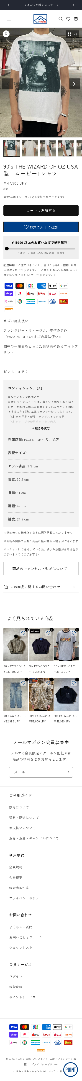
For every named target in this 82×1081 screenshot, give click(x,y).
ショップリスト (20, 947)
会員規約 (15, 867)
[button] (9, 19)
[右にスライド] (74, 83)
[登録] (68, 772)
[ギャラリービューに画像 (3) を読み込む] (48, 148)
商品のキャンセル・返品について (39, 568)
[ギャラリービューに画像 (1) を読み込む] (11, 148)
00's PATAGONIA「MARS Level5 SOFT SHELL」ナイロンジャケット (41, 716)
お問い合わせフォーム (25, 937)
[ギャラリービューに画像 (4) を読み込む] (66, 148)
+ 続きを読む (41, 428)
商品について (19, 807)
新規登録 (15, 986)
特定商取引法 (19, 887)
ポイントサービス (22, 997)
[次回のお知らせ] (74, 5)
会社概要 (15, 877)
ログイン (15, 976)
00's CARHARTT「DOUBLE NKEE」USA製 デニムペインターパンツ (14, 716)
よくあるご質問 (20, 927)
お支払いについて (22, 828)
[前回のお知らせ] (8, 5)
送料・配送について (24, 817)
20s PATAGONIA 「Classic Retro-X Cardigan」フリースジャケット (65, 716)
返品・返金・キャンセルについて (34, 838)
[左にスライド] (7, 83)
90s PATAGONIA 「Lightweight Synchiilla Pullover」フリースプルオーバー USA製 (41, 666)
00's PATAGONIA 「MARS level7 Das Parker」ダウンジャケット (15, 666)
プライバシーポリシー (25, 898)
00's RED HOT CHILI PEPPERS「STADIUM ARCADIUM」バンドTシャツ (66, 666)
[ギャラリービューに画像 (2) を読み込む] (30, 148)
